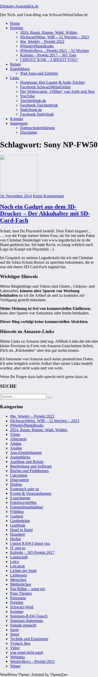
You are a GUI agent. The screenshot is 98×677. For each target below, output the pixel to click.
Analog (16, 448)
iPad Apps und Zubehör (39, 73)
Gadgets (16, 516)
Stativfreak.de (31, 109)
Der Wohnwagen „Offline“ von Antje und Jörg (57, 91)
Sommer (16, 611)
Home (15, 23)
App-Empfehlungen (26, 452)
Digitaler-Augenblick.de (19, 6)
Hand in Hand (21, 530)
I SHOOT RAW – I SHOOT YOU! (49, 60)
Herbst (15, 539)
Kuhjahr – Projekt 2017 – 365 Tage (48, 55)
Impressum (18, 123)
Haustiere (17, 534)
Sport (14, 630)
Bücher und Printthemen (29, 471)
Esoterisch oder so (24, 489)
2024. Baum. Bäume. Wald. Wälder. (49, 32)
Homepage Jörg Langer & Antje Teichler (52, 82)
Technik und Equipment (29, 639)
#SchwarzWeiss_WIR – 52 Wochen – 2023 (54, 37)
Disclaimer (28, 132)
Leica (14, 561)
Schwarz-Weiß (21, 607)
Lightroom (18, 575)
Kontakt (16, 119)
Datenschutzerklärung (37, 128)
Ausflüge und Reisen (26, 461)
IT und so (17, 548)
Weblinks (17, 657)
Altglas (15, 443)
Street (14, 634)
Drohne (16, 484)
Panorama (18, 598)
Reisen (15, 64)
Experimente (20, 498)
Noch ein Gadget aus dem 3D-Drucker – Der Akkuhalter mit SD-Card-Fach (45, 213)
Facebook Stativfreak (37, 114)
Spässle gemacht (23, 625)
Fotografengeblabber (26, 507)
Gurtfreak (17, 525)
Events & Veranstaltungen (30, 493)
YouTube (27, 96)
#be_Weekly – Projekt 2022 (42, 41)
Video (15, 648)
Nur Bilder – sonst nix (27, 589)
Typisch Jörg (20, 643)
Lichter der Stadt (23, 570)
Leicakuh (17, 566)
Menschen (18, 580)
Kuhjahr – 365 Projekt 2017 (32, 552)
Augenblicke (20, 457)
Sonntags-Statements (26, 620)
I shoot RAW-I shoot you (30, 543)
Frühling (17, 511)
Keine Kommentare (48, 196)
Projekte (16, 28)
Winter (15, 666)
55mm (15, 434)
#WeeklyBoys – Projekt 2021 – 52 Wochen (54, 50)
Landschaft (19, 557)
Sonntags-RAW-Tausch (28, 616)
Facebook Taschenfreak (39, 105)
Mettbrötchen (20, 584)
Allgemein (18, 439)
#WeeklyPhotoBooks (37, 46)
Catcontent (18, 475)
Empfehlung (20, 69)
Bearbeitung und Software (31, 466)
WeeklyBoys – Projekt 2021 (32, 661)
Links (14, 78)
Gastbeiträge (20, 521)
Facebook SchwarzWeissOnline (45, 87)
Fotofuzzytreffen (23, 502)
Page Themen (21, 593)
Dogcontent (19, 480)
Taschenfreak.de (33, 100)
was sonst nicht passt (26, 652)
